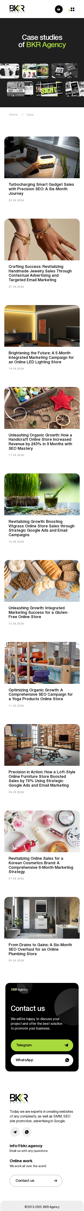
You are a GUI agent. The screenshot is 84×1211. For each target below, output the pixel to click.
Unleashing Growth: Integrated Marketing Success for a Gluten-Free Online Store (38, 612)
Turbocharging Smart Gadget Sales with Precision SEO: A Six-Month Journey (41, 189)
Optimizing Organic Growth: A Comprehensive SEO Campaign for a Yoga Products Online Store (41, 695)
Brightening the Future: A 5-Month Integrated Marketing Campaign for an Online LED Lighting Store (41, 357)
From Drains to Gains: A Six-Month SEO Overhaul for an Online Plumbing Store (40, 949)
